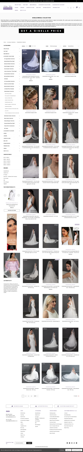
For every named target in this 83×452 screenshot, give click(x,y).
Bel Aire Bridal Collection (9, 76)
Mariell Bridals (6, 171)
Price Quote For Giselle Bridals (10, 95)
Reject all (68, 450)
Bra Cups (5, 140)
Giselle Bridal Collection (9, 91)
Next (35, 396)
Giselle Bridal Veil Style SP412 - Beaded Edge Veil (51, 321)
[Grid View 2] (28, 46)
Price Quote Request (53, 418)
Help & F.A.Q (23, 10)
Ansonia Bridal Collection (9, 73)
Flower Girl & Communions (9, 125)
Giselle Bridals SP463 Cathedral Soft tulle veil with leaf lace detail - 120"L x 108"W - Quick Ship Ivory (31, 78)
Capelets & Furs (7, 138)
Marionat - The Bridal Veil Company (10, 176)
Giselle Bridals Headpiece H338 (31, 112)
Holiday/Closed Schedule (54, 431)
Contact (65, 413)
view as (23, 46)
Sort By (64, 46)
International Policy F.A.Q (68, 424)
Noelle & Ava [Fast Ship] (9, 83)
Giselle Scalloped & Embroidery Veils (11, 108)
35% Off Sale (18, 4)
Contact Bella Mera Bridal (54, 416)
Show (47, 46)
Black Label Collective (8, 118)
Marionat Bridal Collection (9, 63)
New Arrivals (6, 53)
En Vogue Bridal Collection (9, 58)
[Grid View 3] (30, 46)
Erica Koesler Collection (9, 68)
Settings (62, 450)
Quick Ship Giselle (8, 93)
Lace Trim (6, 110)
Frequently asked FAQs (68, 418)
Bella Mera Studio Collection (9, 115)
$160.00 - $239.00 (7, 161)
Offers (5, 133)
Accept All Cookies (77, 450)
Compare (76, 396)
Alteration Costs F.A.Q (68, 422)
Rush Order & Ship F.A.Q (68, 425)
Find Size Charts (53, 422)
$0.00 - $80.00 (6, 157)
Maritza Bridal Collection (9, 86)
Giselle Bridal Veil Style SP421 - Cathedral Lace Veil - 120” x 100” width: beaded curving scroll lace (50, 252)
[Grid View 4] (32, 46)
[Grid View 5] (34, 46)
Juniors (22, 7)
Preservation (56, 7)
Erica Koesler (6, 178)
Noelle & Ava (6, 172)
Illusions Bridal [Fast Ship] (9, 123)
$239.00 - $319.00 (7, 162)
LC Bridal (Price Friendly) (9, 88)
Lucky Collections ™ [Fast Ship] (10, 71)
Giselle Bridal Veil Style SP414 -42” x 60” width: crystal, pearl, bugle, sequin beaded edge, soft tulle (70, 182)
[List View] (27, 46)
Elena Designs (6, 182)
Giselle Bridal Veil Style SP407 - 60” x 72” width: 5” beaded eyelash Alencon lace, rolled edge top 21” (70, 148)
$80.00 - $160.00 (7, 159)
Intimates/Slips (47, 7)
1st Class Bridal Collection (9, 81)
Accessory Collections (44, 4)
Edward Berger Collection (9, 120)
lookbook (22, 436)
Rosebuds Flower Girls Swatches (56, 429)
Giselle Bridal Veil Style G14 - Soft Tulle (50, 216)
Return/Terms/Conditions (54, 420)
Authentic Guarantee (53, 427)
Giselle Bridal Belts (8, 106)
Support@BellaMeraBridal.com (11, 420)
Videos (16, 10)
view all (36, 426)
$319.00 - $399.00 (7, 164)
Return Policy (66, 427)
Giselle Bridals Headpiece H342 (50, 112)
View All (5, 183)
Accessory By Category (59, 4)
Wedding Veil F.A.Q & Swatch (69, 420)
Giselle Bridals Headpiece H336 (70, 76)
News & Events (52, 433)
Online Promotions (53, 414)
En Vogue (5, 174)
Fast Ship (25, 4)
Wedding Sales (52, 413)
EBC (4, 180)
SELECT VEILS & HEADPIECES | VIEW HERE (47, 1)
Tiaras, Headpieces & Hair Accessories (12, 112)
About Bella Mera (67, 414)
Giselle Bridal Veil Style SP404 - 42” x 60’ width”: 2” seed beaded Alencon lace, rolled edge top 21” (31, 148)
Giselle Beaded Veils (8, 102)
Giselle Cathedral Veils (9, 100)
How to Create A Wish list (54, 425)
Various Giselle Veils (8, 97)
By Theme (6, 128)
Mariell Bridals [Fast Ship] (9, 61)
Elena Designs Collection (9, 66)
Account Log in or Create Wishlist (70, 416)
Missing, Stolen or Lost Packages (56, 424)
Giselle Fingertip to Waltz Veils (10, 104)
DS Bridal (6, 78)
